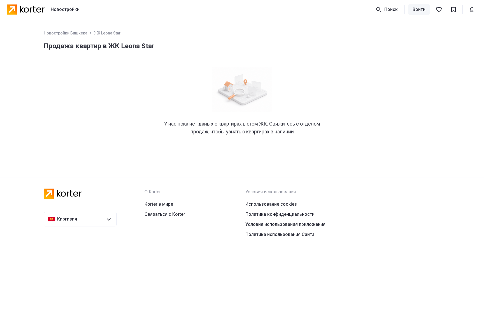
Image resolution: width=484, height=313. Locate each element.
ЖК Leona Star (107, 33)
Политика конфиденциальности (280, 214)
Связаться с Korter (165, 214)
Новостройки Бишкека (65, 33)
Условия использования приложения (285, 224)
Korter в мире (159, 204)
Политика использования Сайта (280, 234)
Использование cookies (271, 204)
